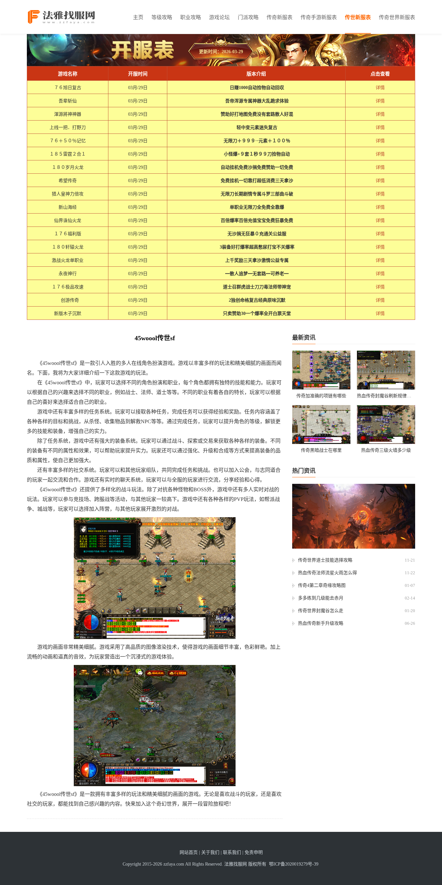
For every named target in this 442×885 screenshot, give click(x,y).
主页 (138, 17)
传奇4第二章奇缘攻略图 (322, 585)
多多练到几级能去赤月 (320, 598)
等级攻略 (161, 17)
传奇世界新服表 (397, 17)
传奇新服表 (280, 17)
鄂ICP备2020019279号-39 (293, 864)
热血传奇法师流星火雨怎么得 (327, 572)
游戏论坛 (219, 17)
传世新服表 (358, 17)
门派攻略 (248, 17)
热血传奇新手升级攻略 (320, 623)
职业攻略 (190, 17)
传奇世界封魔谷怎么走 (320, 610)
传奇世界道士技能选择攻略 (325, 560)
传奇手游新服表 (319, 17)
